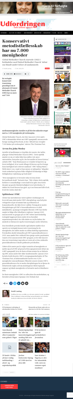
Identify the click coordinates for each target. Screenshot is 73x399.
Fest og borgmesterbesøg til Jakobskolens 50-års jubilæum (63, 194)
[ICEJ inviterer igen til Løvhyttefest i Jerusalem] (42, 322)
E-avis (54, 33)
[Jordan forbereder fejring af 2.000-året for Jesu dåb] (26, 347)
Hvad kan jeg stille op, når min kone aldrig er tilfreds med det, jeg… (62, 257)
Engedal (52, 395)
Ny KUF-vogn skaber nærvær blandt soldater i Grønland (63, 173)
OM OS (59, 33)
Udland (47, 68)
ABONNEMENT (28, 33)
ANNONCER (37, 33)
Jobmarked (47, 33)
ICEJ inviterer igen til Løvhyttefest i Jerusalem (63, 247)
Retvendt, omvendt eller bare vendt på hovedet (62, 205)
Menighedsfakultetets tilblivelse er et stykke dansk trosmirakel (63, 215)
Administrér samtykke (9, 386)
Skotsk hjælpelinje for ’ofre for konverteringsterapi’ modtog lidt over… (63, 237)
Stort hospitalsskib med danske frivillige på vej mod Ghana (63, 183)
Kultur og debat (15, 33)
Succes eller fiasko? (62, 166)
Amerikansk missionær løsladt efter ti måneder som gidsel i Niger (63, 226)
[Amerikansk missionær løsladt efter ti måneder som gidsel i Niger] (9, 322)
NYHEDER (4, 33)
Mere (66, 33)
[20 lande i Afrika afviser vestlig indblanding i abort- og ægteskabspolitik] (9, 347)
